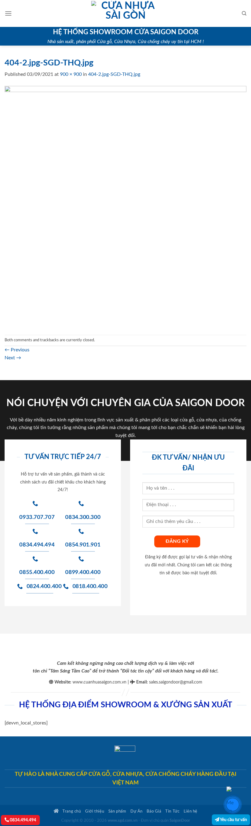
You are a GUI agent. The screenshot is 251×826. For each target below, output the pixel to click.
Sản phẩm (117, 811)
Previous (17, 349)
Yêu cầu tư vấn (233, 819)
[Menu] (8, 13)
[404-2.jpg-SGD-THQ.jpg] (125, 206)
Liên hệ (190, 811)
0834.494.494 (22, 820)
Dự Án (136, 811)
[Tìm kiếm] (244, 13)
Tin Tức (172, 811)
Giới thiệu (94, 811)
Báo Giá (154, 811)
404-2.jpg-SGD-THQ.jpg (114, 74)
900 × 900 (71, 74)
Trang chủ (71, 811)
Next (13, 357)
